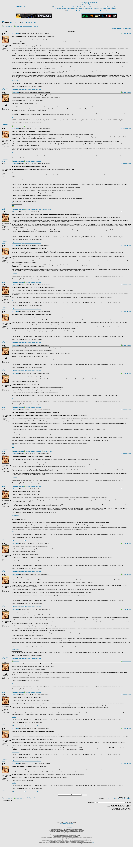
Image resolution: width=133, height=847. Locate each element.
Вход (116, 8)
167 (31, 22)
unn (12, 202)
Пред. (10, 22)
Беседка (36, 26)
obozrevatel (14, 273)
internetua (14, 234)
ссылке (93, 842)
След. (34, 22)
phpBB (65, 822)
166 (29, 22)
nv (12, 117)
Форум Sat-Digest (27, 26)
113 (18, 22)
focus (13, 444)
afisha (13, 532)
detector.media (15, 80)
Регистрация (117, 6)
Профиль (63, 8)
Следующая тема (126, 28)
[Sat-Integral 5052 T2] (99, 17)
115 (23, 22)
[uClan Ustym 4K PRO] (34, 17)
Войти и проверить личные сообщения (99, 8)
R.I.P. (3, 21)
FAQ (77, 6)
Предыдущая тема (116, 28)
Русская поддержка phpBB (67, 823)
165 (26, 22)
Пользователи (101, 6)
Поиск (86, 6)
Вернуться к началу (5, 89)
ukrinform (14, 717)
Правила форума (66, 6)
